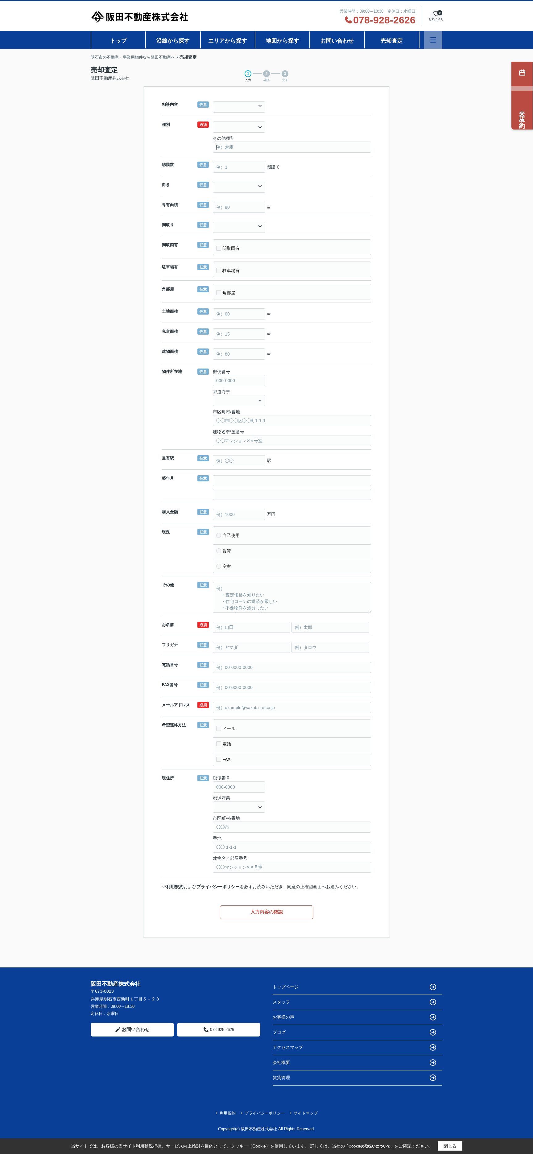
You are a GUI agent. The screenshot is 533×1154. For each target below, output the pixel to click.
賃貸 (226, 550)
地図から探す (282, 41)
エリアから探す (227, 41)
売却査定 (392, 41)
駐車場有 (231, 270)
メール (228, 728)
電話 (226, 743)
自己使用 (231, 535)
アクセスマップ (288, 1047)
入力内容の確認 (266, 911)
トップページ (286, 986)
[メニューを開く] (433, 40)
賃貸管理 (281, 1077)
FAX (226, 759)
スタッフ (281, 1001)
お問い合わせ (337, 41)
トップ (118, 41)
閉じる (450, 1146)
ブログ (279, 1032)
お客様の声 (283, 1017)
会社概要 (281, 1062)
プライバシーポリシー (218, 886)
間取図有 (231, 248)
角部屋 (228, 292)
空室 (226, 566)
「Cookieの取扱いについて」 (369, 1146)
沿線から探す (173, 41)
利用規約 (175, 886)
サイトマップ (306, 1113)
